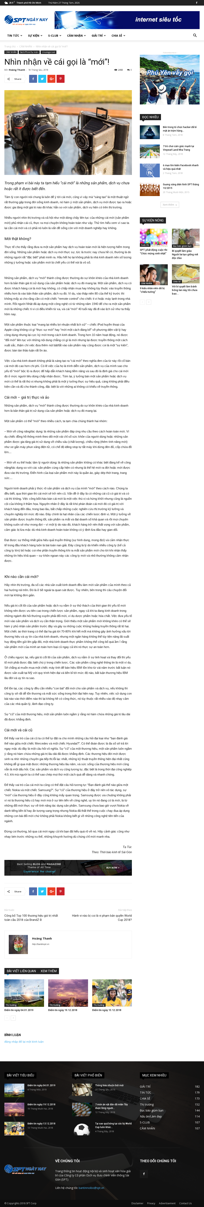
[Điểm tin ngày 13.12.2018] (112, 993)
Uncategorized (48, 52)
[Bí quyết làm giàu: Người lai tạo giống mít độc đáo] (186, 238)
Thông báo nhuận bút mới (109, 1085)
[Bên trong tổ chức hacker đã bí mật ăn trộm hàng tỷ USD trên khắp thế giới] (150, 132)
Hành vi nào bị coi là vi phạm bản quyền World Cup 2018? (102, 918)
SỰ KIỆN (33, 35)
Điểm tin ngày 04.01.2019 (18, 1010)
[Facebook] (197, 3)
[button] (195, 36)
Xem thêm (168, 204)
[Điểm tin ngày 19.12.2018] (68, 993)
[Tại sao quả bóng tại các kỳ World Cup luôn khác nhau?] (82, 1129)
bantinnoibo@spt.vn (91, 1188)
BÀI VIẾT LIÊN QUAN (21, 971)
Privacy (151, 1203)
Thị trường (11, 1005)
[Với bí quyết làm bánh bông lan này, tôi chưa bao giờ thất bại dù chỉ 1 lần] (186, 273)
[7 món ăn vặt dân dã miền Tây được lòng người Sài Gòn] (82, 1109)
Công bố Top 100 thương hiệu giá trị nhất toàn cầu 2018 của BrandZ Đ (31, 918)
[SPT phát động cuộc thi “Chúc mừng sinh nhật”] (154, 238)
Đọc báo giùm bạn (182, 246)
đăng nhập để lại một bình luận (24, 1041)
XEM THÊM (49, 971)
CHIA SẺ (117, 35)
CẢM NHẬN (75, 35)
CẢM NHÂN (25, 46)
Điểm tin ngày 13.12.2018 (106, 1010)
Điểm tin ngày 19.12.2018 (62, 1010)
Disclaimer (137, 1203)
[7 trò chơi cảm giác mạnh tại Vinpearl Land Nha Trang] (150, 151)
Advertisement (167, 1203)
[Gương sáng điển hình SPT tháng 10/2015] (150, 189)
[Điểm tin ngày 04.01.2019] (24, 993)
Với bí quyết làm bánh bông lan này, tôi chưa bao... (184, 290)
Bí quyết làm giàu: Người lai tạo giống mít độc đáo (185, 254)
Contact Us (185, 1203)
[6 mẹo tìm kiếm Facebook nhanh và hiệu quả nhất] (150, 170)
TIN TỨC (13, 35)
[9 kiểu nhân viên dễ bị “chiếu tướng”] (154, 274)
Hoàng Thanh (17, 69)
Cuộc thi (145, 245)
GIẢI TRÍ (97, 35)
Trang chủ (10, 46)
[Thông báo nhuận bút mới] (82, 1090)
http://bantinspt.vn (40, 944)
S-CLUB (53, 35)
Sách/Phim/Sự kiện (29, 52)
